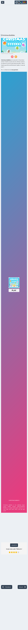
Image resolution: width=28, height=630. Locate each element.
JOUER (13, 545)
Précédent (8, 587)
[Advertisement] (14, 19)
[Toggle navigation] (2, 2)
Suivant (21, 587)
